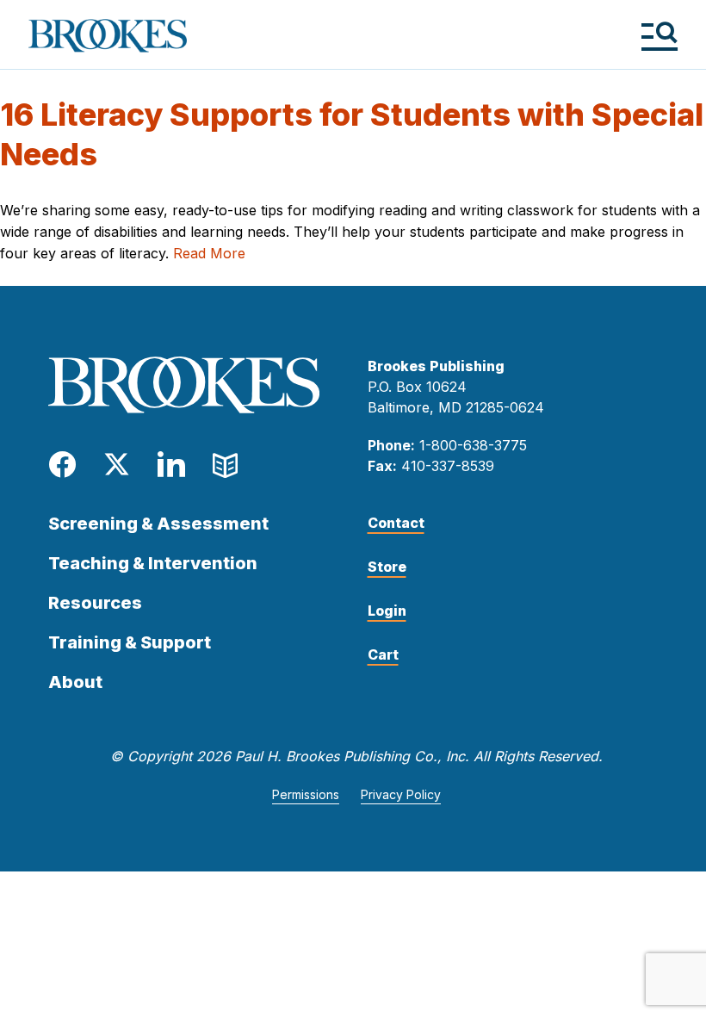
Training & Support (129, 642)
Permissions (305, 794)
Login (387, 610)
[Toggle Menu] (659, 35)
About (75, 682)
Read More (209, 253)
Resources (95, 602)
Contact (396, 522)
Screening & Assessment (158, 523)
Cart (383, 654)
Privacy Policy (401, 794)
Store (387, 566)
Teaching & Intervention (152, 563)
